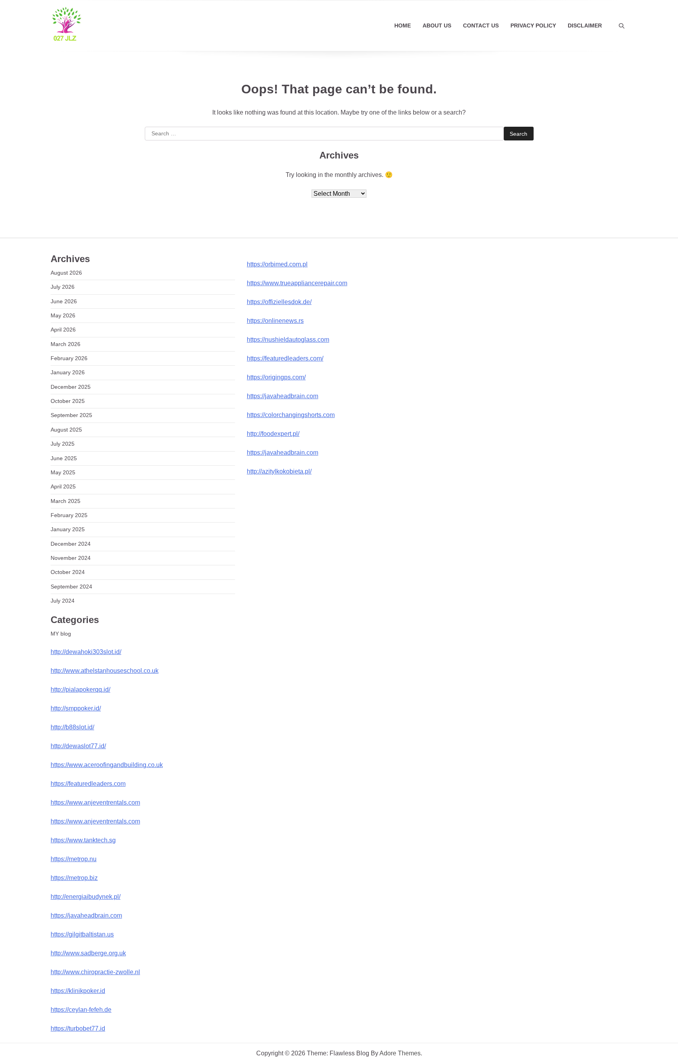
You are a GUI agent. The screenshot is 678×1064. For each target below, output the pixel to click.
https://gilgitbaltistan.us (82, 934)
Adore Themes (400, 1053)
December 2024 (71, 544)
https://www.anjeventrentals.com (95, 802)
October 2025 (68, 401)
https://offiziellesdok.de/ (279, 302)
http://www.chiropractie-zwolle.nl (95, 972)
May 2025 (63, 472)
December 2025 (71, 387)
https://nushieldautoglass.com (288, 339)
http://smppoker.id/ (76, 708)
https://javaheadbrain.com (86, 915)
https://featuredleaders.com (88, 783)
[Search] (621, 26)
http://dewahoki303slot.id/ (86, 652)
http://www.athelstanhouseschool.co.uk (105, 670)
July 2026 (63, 287)
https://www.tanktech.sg (83, 840)
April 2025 (63, 486)
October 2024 (68, 572)
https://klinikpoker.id (78, 990)
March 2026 (65, 344)
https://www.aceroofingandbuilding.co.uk (107, 765)
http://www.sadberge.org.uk (88, 953)
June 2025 (64, 458)
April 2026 (63, 329)
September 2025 (71, 415)
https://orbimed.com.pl (277, 264)
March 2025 (65, 501)
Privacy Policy (533, 25)
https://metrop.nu (74, 859)
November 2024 (71, 558)
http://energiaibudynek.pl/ (85, 896)
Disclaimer (585, 25)
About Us (437, 25)
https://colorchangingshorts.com (291, 415)
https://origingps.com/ (276, 377)
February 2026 (69, 358)
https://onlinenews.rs (275, 320)
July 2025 (63, 444)
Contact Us (481, 25)
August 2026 (66, 273)
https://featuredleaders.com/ (285, 358)
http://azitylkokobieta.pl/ (279, 471)
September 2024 (71, 586)
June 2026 (64, 301)
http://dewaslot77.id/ (78, 746)
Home (402, 25)
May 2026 (63, 315)
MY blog (61, 633)
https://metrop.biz (74, 878)
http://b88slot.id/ (72, 727)
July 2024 (63, 601)
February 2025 (69, 515)
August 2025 (66, 429)
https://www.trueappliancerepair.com (297, 283)
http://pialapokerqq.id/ (80, 689)
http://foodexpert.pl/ (273, 433)
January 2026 (68, 372)
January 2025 (68, 529)
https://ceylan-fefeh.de (81, 1009)
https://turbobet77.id (78, 1028)
